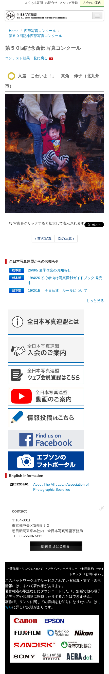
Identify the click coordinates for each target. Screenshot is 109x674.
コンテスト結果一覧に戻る (26, 58)
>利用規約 (87, 569)
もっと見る (95, 301)
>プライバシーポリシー (61, 569)
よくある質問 (34, 3)
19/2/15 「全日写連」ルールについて (57, 290)
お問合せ (51, 3)
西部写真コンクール (40, 31)
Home (14, 31)
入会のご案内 (92, 3)
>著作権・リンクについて (25, 569)
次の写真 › (66, 238)
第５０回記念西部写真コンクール (35, 36)
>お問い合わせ (94, 574)
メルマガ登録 (69, 3)
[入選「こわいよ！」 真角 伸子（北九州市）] (54, 153)
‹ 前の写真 (43, 238)
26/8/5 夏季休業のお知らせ (49, 270)
